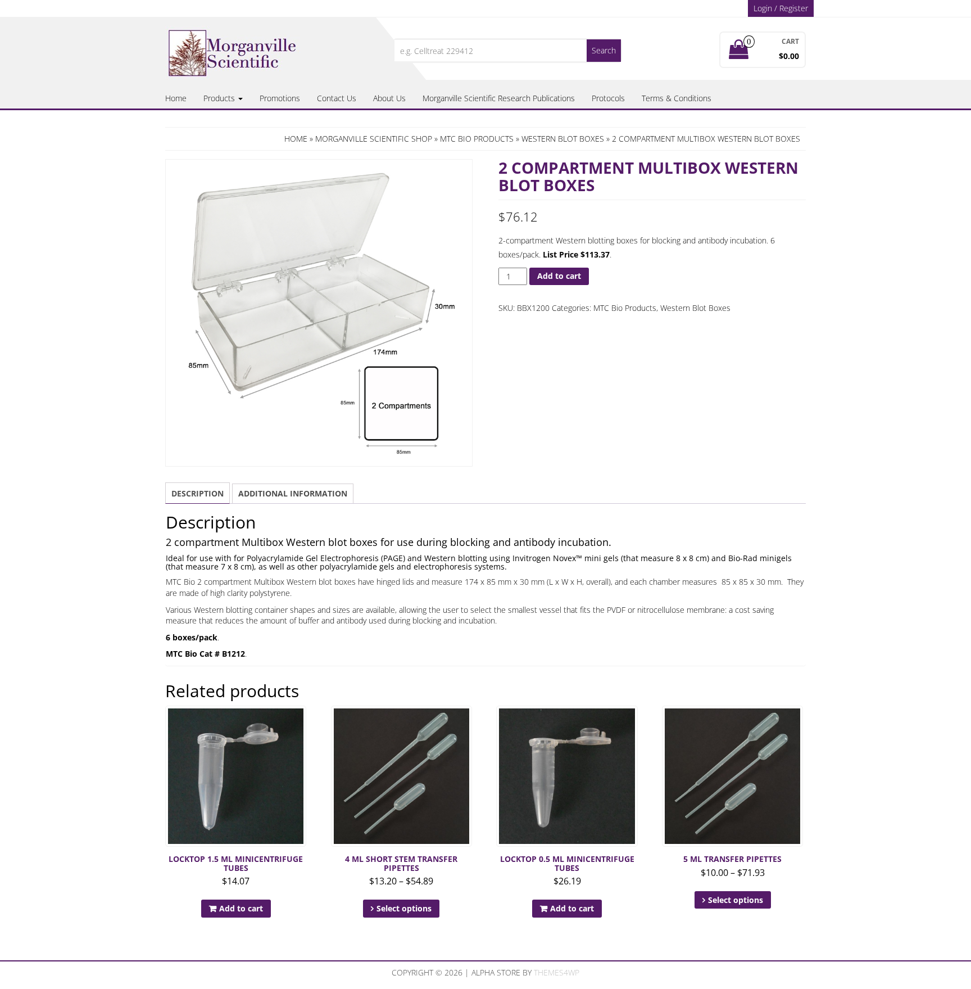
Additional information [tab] (292, 493)
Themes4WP (556, 972)
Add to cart (559, 275)
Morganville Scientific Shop (373, 138)
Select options (404, 908)
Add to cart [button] (241, 908)
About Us (389, 98)
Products (220, 98)
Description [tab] (197, 493)
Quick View (301, 722)
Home (176, 98)
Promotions (280, 98)
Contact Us (336, 98)
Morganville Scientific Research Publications (499, 98)
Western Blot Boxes (562, 138)
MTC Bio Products (477, 138)
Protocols (608, 98)
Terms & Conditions (676, 98)
